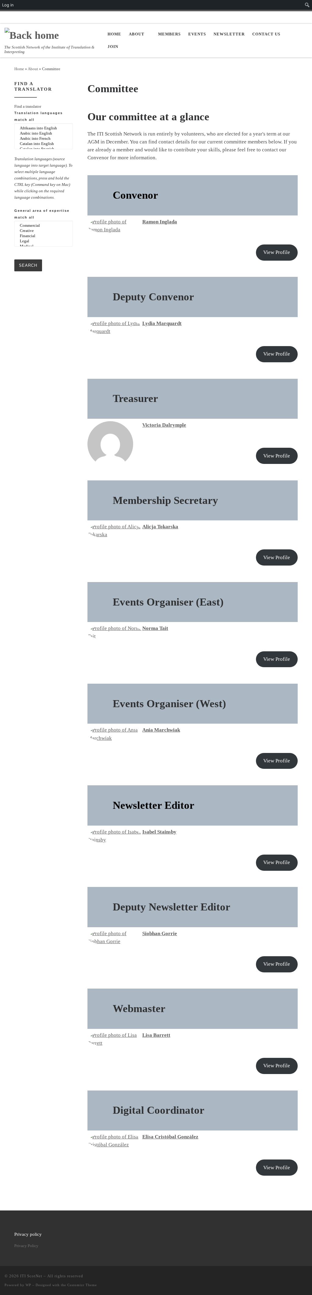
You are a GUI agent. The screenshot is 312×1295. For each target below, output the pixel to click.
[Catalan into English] (43, 144)
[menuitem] (307, 5)
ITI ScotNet (31, 1276)
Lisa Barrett (156, 1035)
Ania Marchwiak (161, 730)
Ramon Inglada (159, 222)
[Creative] (43, 230)
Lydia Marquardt (162, 323)
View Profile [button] (276, 252)
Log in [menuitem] (8, 4)
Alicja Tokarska (160, 527)
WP (28, 1285)
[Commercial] (43, 225)
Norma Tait (155, 628)
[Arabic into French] (43, 138)
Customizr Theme (82, 1285)
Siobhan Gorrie (159, 933)
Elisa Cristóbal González (170, 1137)
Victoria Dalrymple (164, 425)
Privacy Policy (26, 1246)
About (33, 69)
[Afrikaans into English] (43, 128)
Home (19, 69)
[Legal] (43, 241)
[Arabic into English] (43, 133)
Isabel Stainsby (159, 832)
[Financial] (43, 236)
